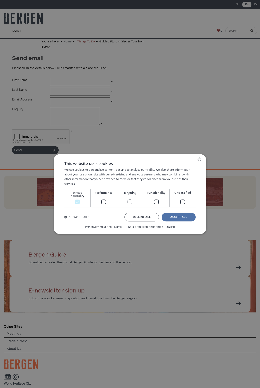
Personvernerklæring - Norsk (103, 227)
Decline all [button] (142, 217)
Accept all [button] (178, 217)
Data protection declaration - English (151, 227)
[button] (76, 217)
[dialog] (130, 194)
